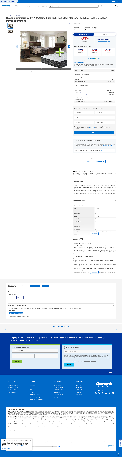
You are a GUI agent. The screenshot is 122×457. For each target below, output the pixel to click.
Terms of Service (15, 364)
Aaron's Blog (78, 385)
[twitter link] (99, 393)
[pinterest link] (103, 393)
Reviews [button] (28, 286)
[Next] (116, 329)
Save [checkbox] (112, 17)
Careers (113, 1)
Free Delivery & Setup (58, 389)
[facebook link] (96, 393)
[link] (77, 23)
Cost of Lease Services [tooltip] (80, 94)
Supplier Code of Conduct (59, 396)
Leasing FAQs (78, 239)
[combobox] (74, 6)
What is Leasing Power (35, 397)
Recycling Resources (58, 394)
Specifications (79, 201)
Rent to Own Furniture (12, 383)
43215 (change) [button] (90, 29)
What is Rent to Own (34, 396)
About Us (78, 383)
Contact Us (32, 387)
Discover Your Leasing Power (36, 399)
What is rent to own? (42, 6)
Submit (94, 132)
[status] (58, 339)
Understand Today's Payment (104, 41)
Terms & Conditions (79, 103)
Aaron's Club (32, 383)
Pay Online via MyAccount (35, 394)
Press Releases (79, 394)
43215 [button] (101, 150)
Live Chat (31, 392)
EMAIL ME (17, 361)
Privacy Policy (92, 127)
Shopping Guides (29, 6)
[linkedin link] (113, 393)
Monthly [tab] (105, 34)
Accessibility (56, 383)
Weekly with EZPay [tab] (84, 34)
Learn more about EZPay (79, 62)
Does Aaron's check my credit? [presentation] (82, 243)
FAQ (30, 390)
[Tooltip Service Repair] (92, 171)
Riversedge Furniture (13, 15)
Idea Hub (56, 390)
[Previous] (5, 329)
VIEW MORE (94, 233)
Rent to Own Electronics (13, 385)
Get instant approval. (9, 1)
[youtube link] (106, 393)
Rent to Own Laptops (12, 389)
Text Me (69, 364)
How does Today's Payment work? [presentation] (83, 256)
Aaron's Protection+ (34, 385)
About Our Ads (79, 389)
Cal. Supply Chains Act (58, 387)
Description (78, 181)
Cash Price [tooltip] (77, 92)
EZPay (31, 389)
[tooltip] (81, 101)
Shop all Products (12, 392)
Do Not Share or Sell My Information (50, 446)
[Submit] (50, 6)
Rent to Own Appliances (13, 387)
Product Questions (17, 305)
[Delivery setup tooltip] (79, 171)
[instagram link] (109, 393)
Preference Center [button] (6, 448)
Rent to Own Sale (11, 390)
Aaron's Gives (79, 387)
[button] (17, 46)
